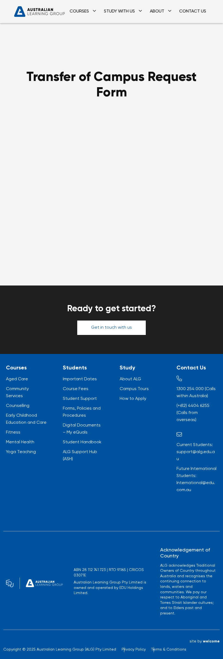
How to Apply (133, 399)
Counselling (17, 406)
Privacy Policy (134, 649)
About (157, 11)
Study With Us (119, 11)
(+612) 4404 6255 (192, 406)
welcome (211, 641)
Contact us (192, 11)
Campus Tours (134, 389)
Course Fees (75, 389)
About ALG (130, 379)
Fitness (13, 432)
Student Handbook (82, 442)
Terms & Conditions (168, 649)
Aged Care (17, 379)
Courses (79, 11)
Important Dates (80, 379)
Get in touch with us (111, 327)
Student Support (80, 399)
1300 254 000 (190, 389)
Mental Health (20, 442)
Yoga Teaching (21, 452)
